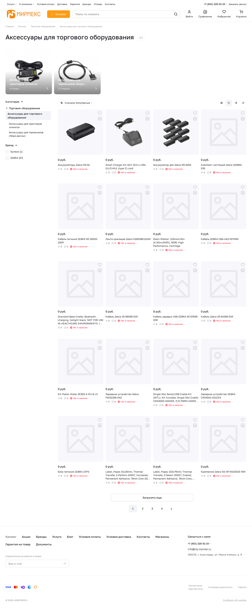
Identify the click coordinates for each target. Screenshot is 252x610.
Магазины (162, 536)
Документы (44, 544)
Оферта (242, 587)
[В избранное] (99, 113)
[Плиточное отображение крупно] (221, 103)
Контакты (143, 536)
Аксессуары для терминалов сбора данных (26, 134)
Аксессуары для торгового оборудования (25, 115)
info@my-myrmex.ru (199, 549)
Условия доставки (118, 536)
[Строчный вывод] (236, 103)
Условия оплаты (90, 536)
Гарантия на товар (18, 544)
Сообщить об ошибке (234, 600)
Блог (70, 536)
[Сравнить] (99, 118)
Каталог (11, 536)
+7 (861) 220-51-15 (214, 4)
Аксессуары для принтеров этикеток (25, 125)
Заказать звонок (237, 4)
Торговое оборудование (24, 108)
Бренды (41, 536)
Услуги (56, 536)
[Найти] (175, 14)
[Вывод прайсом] (243, 103)
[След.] (171, 508)
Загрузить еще (152, 497)
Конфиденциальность (220, 587)
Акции (26, 536)
